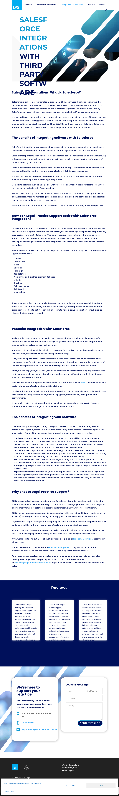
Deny (101, 785)
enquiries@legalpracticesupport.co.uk (32, 562)
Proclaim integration (83, 539)
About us (28, 5)
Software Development (46, 5)
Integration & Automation (72, 5)
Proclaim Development (59, 547)
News (90, 5)
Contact (101, 5)
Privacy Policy (9, 792)
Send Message (90, 723)
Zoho (83, 382)
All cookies (70, 785)
